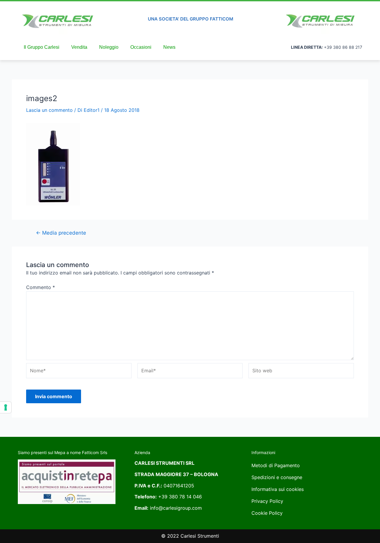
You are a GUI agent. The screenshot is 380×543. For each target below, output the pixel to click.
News (169, 47)
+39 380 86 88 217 (343, 47)
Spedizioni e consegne (276, 477)
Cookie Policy (267, 513)
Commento (40, 287)
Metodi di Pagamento (275, 465)
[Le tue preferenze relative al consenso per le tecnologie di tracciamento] (5, 407)
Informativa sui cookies (277, 489)
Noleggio (108, 47)
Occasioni (140, 47)
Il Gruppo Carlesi (41, 47)
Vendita (79, 47)
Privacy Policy (267, 501)
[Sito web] (301, 372)
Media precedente (61, 232)
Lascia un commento (49, 110)
